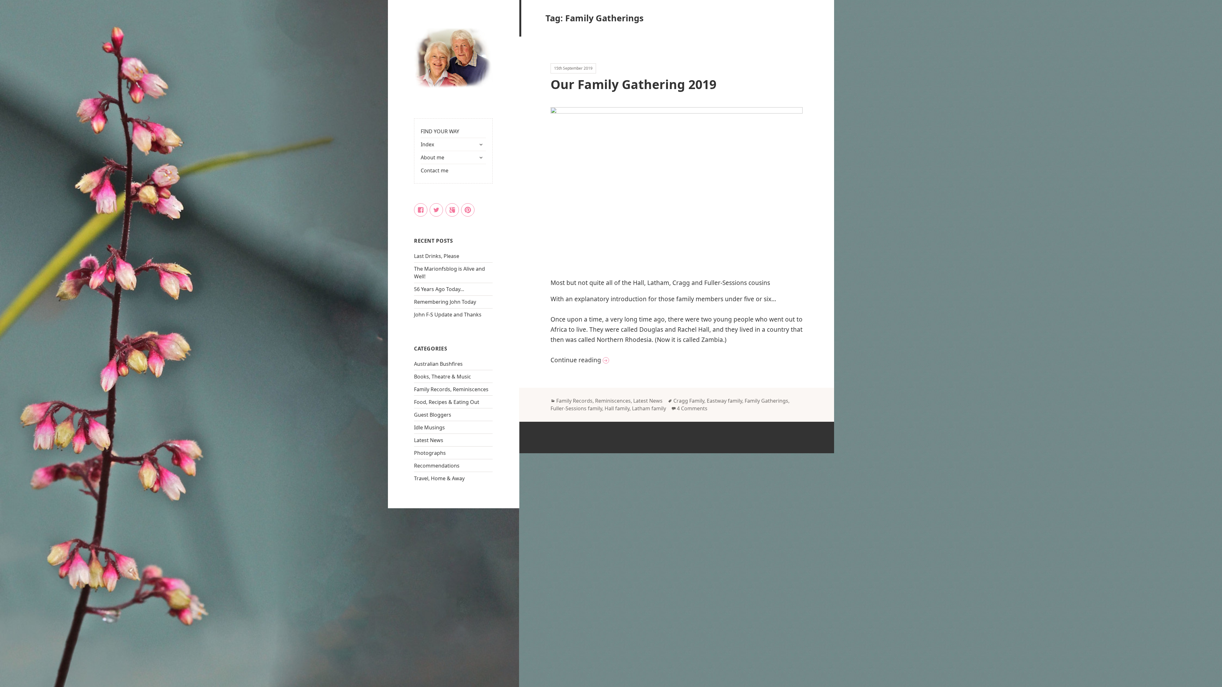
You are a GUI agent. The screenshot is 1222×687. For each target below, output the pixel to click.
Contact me (434, 170)
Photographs (430, 452)
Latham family (649, 408)
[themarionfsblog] (453, 58)
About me (432, 157)
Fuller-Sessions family (576, 408)
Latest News (428, 440)
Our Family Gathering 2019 (633, 84)
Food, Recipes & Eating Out (446, 402)
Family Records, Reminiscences (451, 389)
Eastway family (724, 400)
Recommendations (437, 465)
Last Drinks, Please (436, 256)
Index (427, 144)
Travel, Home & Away (439, 478)
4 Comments (692, 408)
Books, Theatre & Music (442, 376)
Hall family (617, 408)
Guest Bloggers (432, 414)
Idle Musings (429, 427)
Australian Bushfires (438, 363)
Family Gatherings (766, 400)
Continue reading (615, 360)
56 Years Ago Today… (439, 289)
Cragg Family (688, 400)
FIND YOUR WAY (440, 131)
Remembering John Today (445, 301)
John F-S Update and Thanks (447, 314)
